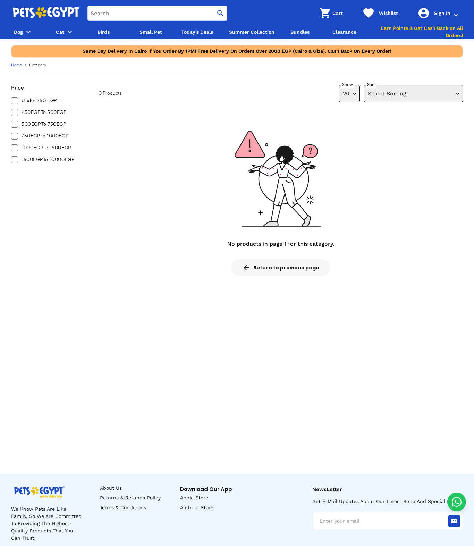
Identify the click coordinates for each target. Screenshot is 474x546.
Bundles (300, 32)
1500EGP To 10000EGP (48, 159)
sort (371, 85)
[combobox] (157, 13)
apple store (194, 498)
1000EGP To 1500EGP (46, 147)
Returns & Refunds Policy (130, 498)
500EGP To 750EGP (44, 124)
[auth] (456, 15)
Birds (104, 32)
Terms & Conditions (123, 507)
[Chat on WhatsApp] (456, 502)
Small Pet (150, 32)
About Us (111, 488)
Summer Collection (251, 32)
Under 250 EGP (39, 100)
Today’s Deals (197, 32)
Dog (18, 32)
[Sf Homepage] (46, 13)
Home (16, 65)
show (347, 85)
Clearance (344, 32)
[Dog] (28, 32)
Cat (60, 32)
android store (196, 507)
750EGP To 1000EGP (45, 136)
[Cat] (70, 32)
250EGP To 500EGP (44, 112)
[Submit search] (220, 13)
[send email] (454, 521)
